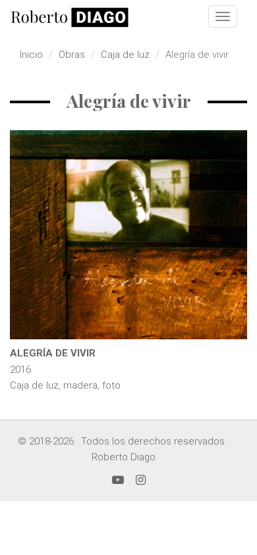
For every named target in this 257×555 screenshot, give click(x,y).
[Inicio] (70, 16)
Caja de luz (125, 54)
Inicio (31, 54)
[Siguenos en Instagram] (140, 480)
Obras (72, 54)
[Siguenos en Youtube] (117, 480)
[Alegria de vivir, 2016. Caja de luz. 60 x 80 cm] (128, 234)
